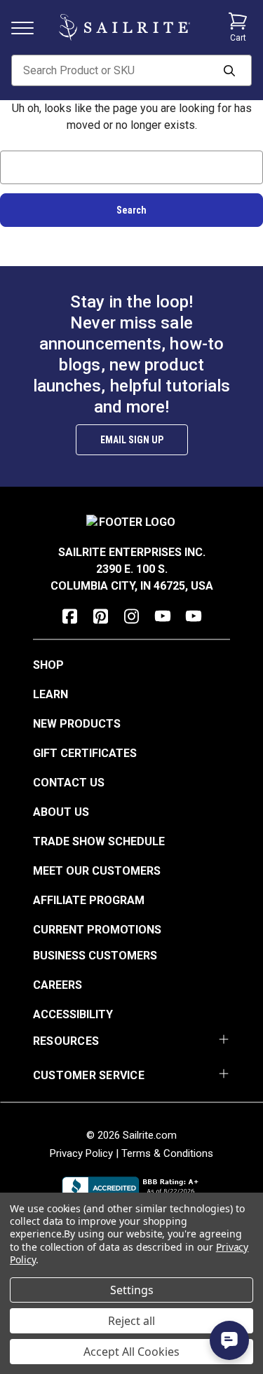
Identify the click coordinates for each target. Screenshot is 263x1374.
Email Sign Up (131, 439)
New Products (77, 723)
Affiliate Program (88, 900)
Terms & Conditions (167, 1153)
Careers (57, 985)
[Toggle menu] (28, 27)
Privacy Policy (81, 1153)
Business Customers (95, 955)
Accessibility (73, 1014)
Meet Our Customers (97, 870)
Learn (50, 694)
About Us (61, 812)
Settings (132, 1290)
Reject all (131, 1320)
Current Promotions (97, 929)
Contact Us (68, 782)
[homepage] (124, 27)
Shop (48, 665)
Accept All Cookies (131, 1351)
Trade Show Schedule (99, 841)
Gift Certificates (85, 753)
